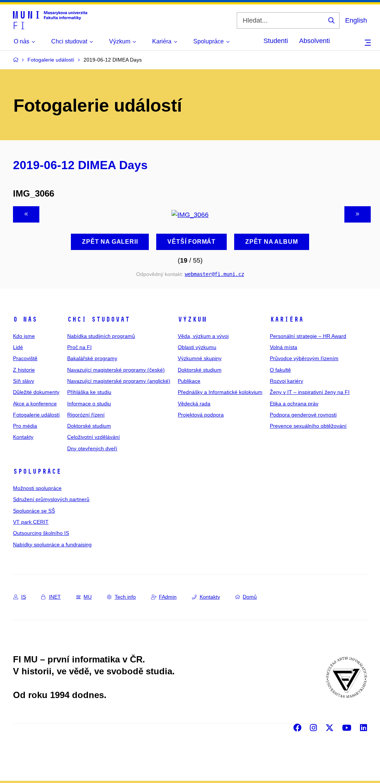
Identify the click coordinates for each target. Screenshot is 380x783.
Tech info (125, 597)
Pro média (25, 426)
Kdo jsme (24, 336)
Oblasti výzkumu (197, 347)
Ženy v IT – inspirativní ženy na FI (310, 392)
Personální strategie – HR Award (308, 336)
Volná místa (283, 347)
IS (23, 597)
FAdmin (168, 597)
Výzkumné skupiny (200, 358)
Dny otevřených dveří (92, 448)
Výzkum (192, 319)
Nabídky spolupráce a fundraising (52, 544)
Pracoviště (25, 358)
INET (55, 597)
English (356, 20)
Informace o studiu (89, 404)
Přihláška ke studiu (89, 392)
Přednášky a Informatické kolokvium (220, 392)
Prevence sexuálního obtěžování (308, 426)
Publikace (189, 381)
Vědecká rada (194, 404)
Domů (250, 597)
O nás (25, 319)
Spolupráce (37, 471)
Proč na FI (79, 347)
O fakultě (280, 370)
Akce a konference (35, 404)
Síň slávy (23, 381)
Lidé (18, 347)
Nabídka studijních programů (101, 336)
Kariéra (287, 319)
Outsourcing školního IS (41, 533)
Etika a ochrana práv (294, 404)
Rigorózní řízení (86, 415)
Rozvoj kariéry (286, 381)
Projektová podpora (201, 415)
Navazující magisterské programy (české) (116, 370)
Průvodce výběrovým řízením (304, 358)
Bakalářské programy (92, 358)
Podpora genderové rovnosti (303, 415)
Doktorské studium (89, 426)
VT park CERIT (31, 522)
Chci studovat (98, 319)
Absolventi (314, 41)
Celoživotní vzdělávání (93, 437)
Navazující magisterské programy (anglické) (118, 381)
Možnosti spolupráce (37, 488)
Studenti (275, 41)
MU (87, 597)
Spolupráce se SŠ (34, 511)
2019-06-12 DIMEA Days (80, 165)
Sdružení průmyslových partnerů (51, 499)
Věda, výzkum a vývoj (203, 336)
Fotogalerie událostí (36, 415)
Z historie (24, 370)
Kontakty (23, 437)
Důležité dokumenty (36, 392)
